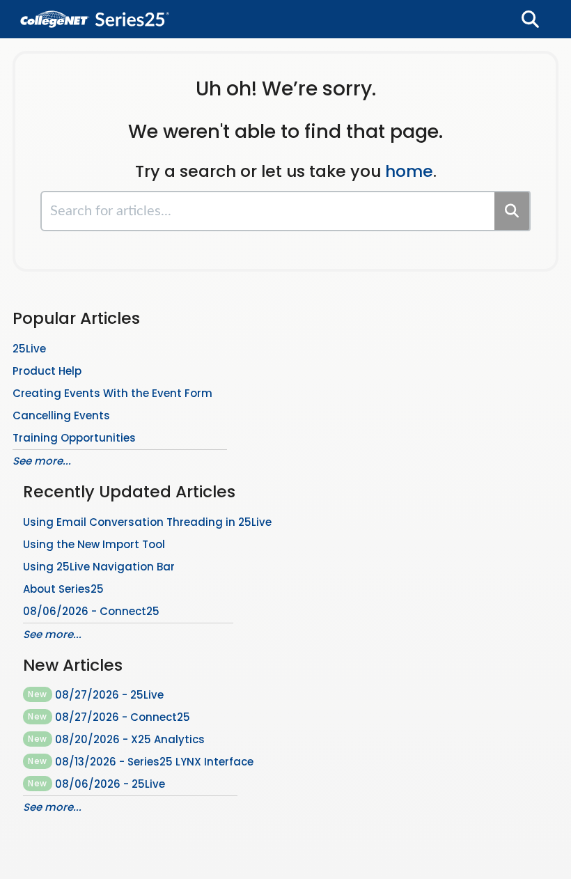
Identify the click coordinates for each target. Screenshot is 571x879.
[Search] (512, 211)
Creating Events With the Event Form (112, 393)
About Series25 (63, 589)
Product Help (47, 371)
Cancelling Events (61, 415)
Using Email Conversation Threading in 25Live (147, 522)
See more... (42, 460)
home (409, 171)
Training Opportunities (74, 437)
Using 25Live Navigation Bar (99, 566)
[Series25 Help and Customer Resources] (94, 12)
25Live (29, 348)
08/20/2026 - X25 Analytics (116, 739)
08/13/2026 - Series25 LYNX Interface (140, 761)
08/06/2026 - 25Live (96, 784)
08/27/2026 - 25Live (96, 694)
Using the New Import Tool (94, 544)
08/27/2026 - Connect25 (109, 717)
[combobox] (268, 211)
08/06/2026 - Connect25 (91, 611)
